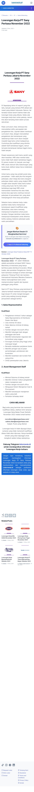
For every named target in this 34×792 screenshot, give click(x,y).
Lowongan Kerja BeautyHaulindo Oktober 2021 (7, 559)
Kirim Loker (6, 773)
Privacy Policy (23, 780)
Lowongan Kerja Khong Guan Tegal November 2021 (24, 538)
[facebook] (6, 515)
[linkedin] (14, 765)
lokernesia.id (25, 444)
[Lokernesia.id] (17, 2)
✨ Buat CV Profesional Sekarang (17, 244)
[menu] (3, 3)
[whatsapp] (10, 515)
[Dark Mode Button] (31, 3)
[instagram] (6, 765)
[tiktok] (3, 765)
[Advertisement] (17, 50)
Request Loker (7, 770)
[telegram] (14, 515)
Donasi (5, 775)
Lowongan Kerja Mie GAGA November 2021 (9, 537)
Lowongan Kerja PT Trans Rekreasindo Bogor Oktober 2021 (24, 559)
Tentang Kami (23, 770)
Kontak (21, 783)
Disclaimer (22, 773)
